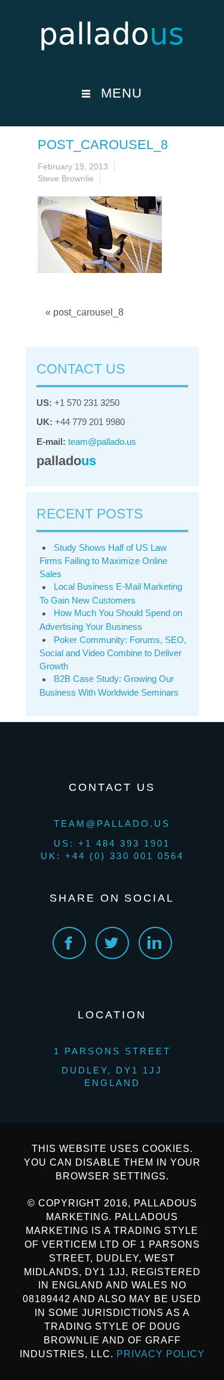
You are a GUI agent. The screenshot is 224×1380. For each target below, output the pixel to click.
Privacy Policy (160, 1354)
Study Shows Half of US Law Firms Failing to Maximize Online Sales (103, 560)
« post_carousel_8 (84, 312)
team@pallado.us (102, 441)
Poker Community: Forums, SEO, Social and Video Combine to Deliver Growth (112, 653)
